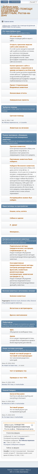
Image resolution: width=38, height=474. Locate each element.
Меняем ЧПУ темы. (8, 384)
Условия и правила (19, 469)
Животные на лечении (19, 128)
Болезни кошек (15, 301)
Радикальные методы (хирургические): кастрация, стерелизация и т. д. (21, 248)
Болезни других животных (14, 303)
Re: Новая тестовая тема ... (10, 365)
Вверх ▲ (28, 469)
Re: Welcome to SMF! (8, 403)
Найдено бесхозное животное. (22, 166)
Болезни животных (18, 296)
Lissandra (24, 122)
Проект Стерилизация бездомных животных (19, 86)
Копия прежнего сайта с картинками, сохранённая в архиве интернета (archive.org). (23, 68)
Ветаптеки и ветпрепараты (21, 308)
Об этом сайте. (16, 36)
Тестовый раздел (17, 407)
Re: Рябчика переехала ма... (10, 122)
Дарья (22, 438)
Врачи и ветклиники (18, 315)
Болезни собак (25, 301)
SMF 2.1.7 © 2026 (14, 472)
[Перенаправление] (5, 53)
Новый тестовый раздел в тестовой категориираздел (21, 354)
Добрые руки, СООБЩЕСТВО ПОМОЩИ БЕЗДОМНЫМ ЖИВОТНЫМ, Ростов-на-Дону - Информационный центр (18, 427)
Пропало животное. (18, 146)
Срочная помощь (17, 116)
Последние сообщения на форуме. (14, 444)
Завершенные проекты (19, 100)
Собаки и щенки (16, 218)
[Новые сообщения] (5, 38)
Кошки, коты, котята (18, 211)
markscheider (20, 384)
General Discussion (17, 394)
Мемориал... (15, 232)
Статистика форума (13, 433)
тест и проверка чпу (18, 371)
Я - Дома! (13, 225)
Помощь (9, 469)
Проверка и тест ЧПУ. (18, 378)
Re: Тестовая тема (7, 417)
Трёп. (12, 330)
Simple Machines (24, 472)
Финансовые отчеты (18, 93)
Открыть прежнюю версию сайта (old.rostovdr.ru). (21, 45)
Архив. (12, 336)
